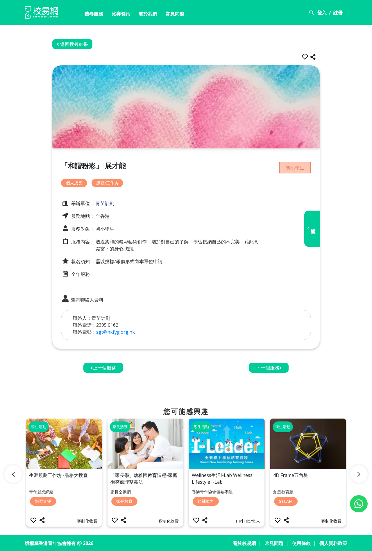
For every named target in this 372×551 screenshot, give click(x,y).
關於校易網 (244, 543)
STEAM (286, 501)
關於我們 (148, 13)
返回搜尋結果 (73, 44)
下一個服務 (267, 368)
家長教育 (124, 501)
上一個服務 (104, 368)
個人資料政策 (333, 543)
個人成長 (74, 183)
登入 (322, 12)
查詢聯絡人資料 (86, 300)
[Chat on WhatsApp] (359, 503)
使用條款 (301, 543)
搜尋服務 (94, 13)
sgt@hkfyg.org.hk (115, 332)
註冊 (338, 12)
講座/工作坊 (107, 183)
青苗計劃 (104, 203)
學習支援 (43, 501)
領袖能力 (206, 501)
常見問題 (175, 13)
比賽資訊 (121, 13)
